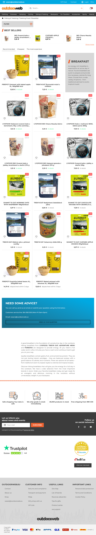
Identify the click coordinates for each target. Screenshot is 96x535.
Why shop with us (35, 501)
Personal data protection (84, 489)
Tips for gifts (56, 501)
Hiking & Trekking (42, 14)
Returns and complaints (37, 489)
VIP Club (63, 2)
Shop (7, 497)
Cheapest (20, 49)
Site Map (55, 489)
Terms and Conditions (83, 493)
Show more (90, 44)
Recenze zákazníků (59, 497)
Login (86, 2)
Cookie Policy (80, 497)
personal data (29, 430)
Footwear (13, 14)
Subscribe (37, 425)
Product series (57, 505)
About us (8, 493)
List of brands (57, 493)
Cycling (30, 14)
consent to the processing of (18, 430)
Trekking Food (24, 18)
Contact (74, 2)
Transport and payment (37, 493)
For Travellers (64, 14)
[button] (4, 79)
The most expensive (34, 49)
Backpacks (54, 14)
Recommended (9, 49)
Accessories (76, 14)
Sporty (84, 14)
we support (56, 509)
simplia (90, 529)
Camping (22, 14)
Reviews (7, 453)
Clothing (5, 14)
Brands (91, 14)
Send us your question (48, 322)
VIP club (31, 505)
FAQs (30, 497)
